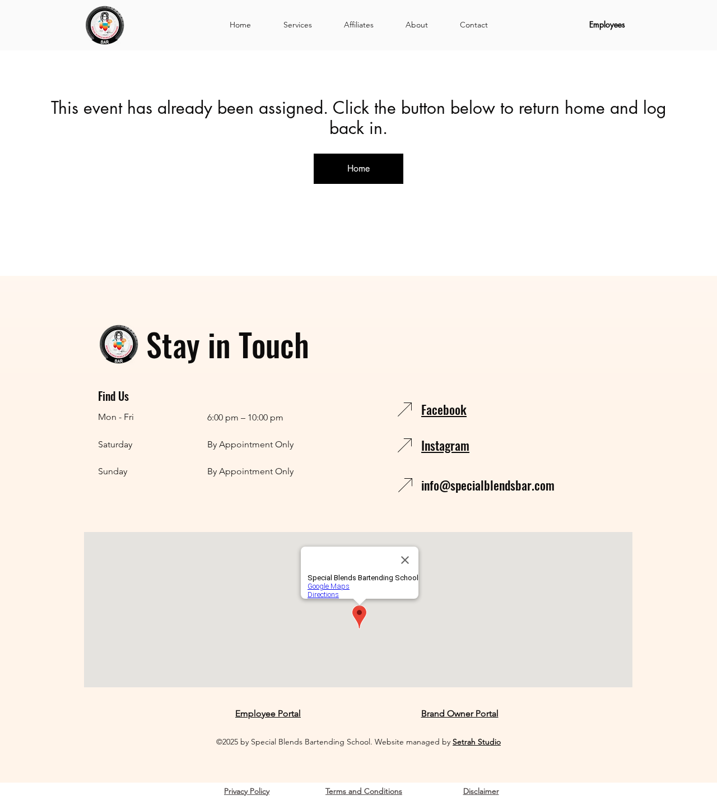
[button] (297, 24)
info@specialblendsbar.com (488, 485)
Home (358, 168)
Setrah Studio (477, 742)
